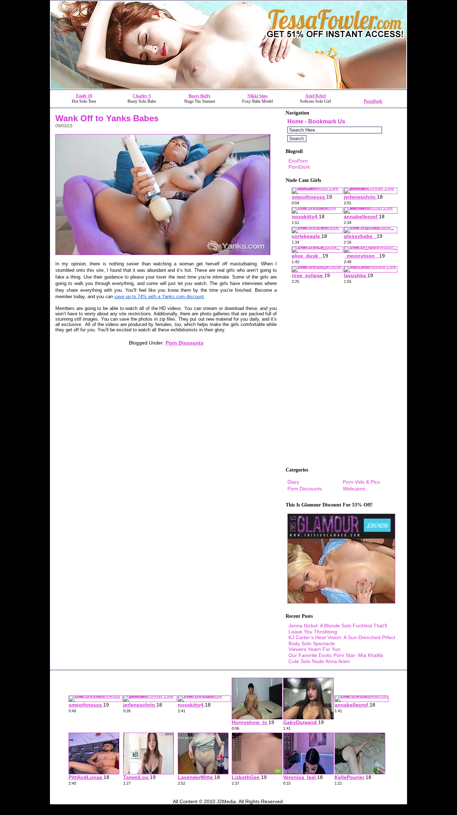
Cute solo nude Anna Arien (319, 661)
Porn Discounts (185, 343)
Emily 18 (84, 95)
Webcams (354, 488)
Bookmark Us (326, 121)
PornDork (373, 101)
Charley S (142, 95)
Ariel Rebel (315, 95)
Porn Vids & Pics (361, 482)
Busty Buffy (200, 95)
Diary (293, 482)
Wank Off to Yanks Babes (107, 118)
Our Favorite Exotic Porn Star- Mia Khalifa (335, 655)
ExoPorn (298, 161)
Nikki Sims (257, 95)
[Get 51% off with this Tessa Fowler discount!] (228, 88)
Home (295, 121)
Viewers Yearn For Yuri (314, 649)
